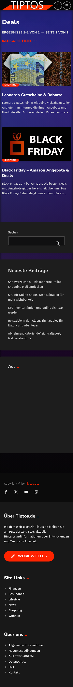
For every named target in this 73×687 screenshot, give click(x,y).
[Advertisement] (36, 408)
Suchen (13, 232)
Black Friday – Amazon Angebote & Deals (35, 172)
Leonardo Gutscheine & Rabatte (32, 95)
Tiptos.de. (32, 483)
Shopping (10, 85)
